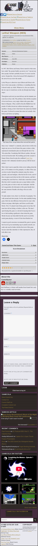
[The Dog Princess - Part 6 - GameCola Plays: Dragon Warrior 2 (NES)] (28, 499)
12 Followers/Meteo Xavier (8, 529)
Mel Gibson (13, 43)
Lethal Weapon (27, 42)
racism (15, 45)
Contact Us (5, 400)
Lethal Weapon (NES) (14, 33)
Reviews (28, 40)
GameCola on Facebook (17, 511)
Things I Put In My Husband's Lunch (10, 538)
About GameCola (7, 397)
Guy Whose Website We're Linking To (10, 534)
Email (6, 346)
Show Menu (19, 28)
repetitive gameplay (22, 45)
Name (6, 339)
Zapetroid (3, 544)
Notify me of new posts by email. (16, 379)
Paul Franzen (6, 431)
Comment (8, 313)
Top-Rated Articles (7, 407)
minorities (19, 43)
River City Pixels (5, 542)
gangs (21, 42)
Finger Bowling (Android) (27, 446)
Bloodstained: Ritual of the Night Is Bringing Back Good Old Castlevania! (19, 415)
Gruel (3, 441)
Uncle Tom (29, 158)
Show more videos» (30, 507)
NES (23, 43)
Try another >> (32, 424)
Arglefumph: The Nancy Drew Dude (10, 531)
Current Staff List (7, 402)
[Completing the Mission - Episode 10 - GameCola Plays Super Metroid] (9, 489)
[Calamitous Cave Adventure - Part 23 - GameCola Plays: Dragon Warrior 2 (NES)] (9, 499)
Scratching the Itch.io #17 (23, 449)
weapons (29, 45)
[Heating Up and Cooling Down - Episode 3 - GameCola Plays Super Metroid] (28, 489)
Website (7, 354)
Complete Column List (9, 405)
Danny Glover (16, 42)
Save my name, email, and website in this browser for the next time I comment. (18, 365)
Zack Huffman (13, 40)
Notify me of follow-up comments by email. (18, 372)
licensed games (6, 43)
